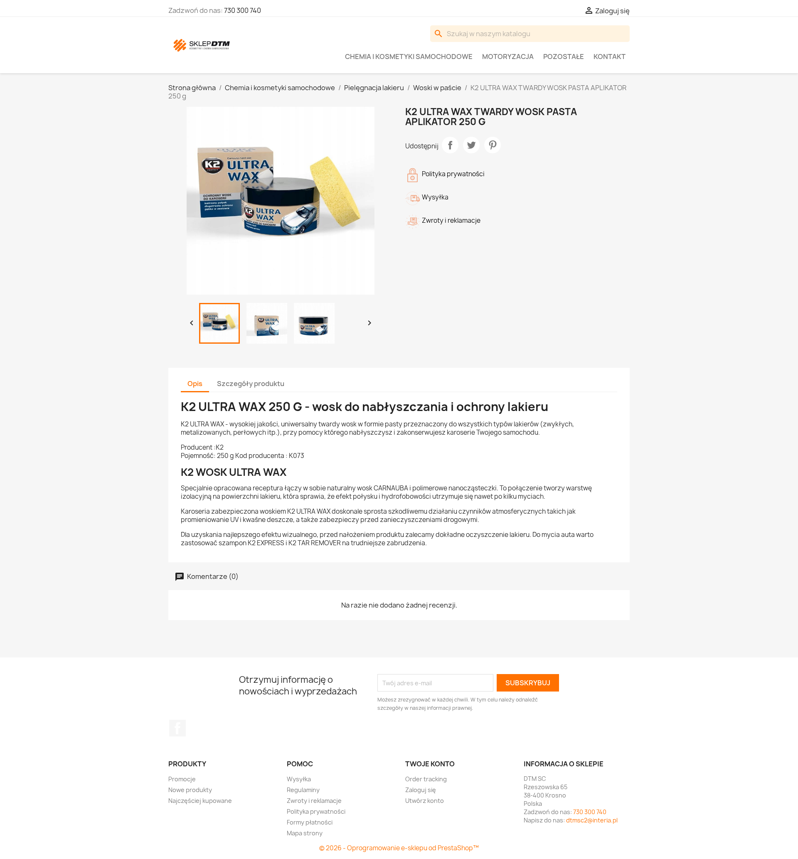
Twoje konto (430, 763)
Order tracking (426, 779)
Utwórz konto (424, 801)
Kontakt (610, 56)
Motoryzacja (508, 56)
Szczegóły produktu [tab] (250, 383)
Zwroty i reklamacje (314, 801)
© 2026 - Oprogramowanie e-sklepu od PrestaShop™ (399, 848)
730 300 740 (242, 10)
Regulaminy (303, 790)
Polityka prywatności (316, 811)
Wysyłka (299, 779)
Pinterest (492, 145)
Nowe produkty (190, 790)
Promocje (182, 779)
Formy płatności (309, 822)
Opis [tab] (194, 383)
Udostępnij (450, 145)
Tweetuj (471, 145)
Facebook (177, 728)
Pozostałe (563, 56)
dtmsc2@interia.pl (592, 820)
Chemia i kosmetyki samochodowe (409, 56)
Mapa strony (305, 833)
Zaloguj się (420, 790)
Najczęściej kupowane (200, 801)
